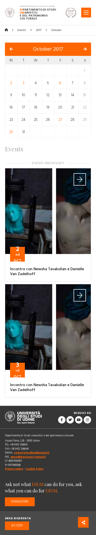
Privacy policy (14, 469)
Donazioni (20, 502)
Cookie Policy (35, 469)
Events (21, 30)
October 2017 (48, 49)
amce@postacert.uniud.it (28, 457)
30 (11, 132)
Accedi (17, 525)
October (56, 30)
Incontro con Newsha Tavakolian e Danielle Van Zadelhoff (47, 271)
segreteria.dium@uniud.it (31, 453)
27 (60, 119)
